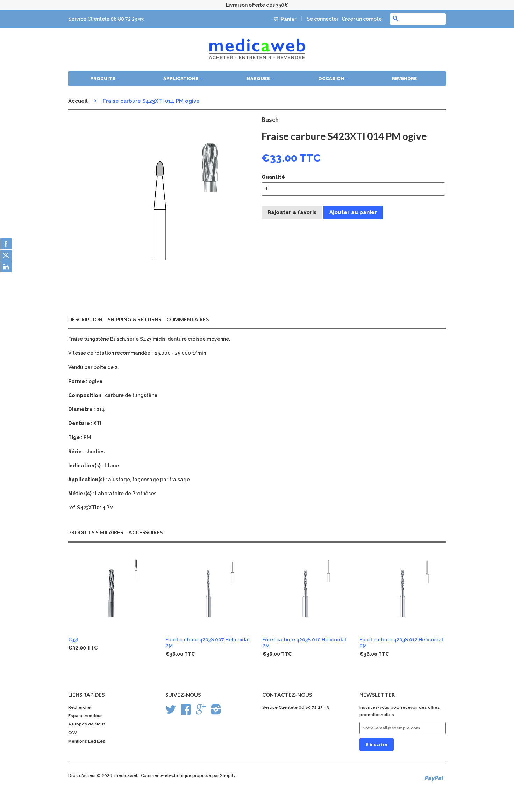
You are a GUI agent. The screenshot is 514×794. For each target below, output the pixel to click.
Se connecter (322, 19)
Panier (288, 19)
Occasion (331, 78)
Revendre (404, 78)
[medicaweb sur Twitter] (170, 712)
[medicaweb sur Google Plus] (200, 712)
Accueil (78, 101)
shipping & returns (134, 319)
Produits (103, 78)
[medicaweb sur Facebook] (185, 712)
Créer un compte (362, 19)
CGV (72, 732)
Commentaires (187, 319)
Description (85, 319)
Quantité (273, 177)
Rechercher (80, 707)
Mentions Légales (86, 741)
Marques (259, 78)
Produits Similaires (95, 532)
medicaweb (126, 775)
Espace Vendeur (85, 715)
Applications (181, 78)
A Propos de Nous (87, 724)
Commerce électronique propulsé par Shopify (188, 775)
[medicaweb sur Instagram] (215, 712)
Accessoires (145, 532)
